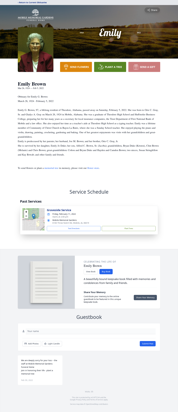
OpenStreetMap (92, 404)
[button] (33, 216)
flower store (93, 168)
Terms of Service (96, 399)
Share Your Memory (145, 297)
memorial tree (51, 168)
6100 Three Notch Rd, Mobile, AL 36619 (70, 223)
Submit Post (147, 343)
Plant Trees (128, 228)
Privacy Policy (81, 399)
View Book (90, 271)
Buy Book (106, 271)
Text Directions (74, 228)
